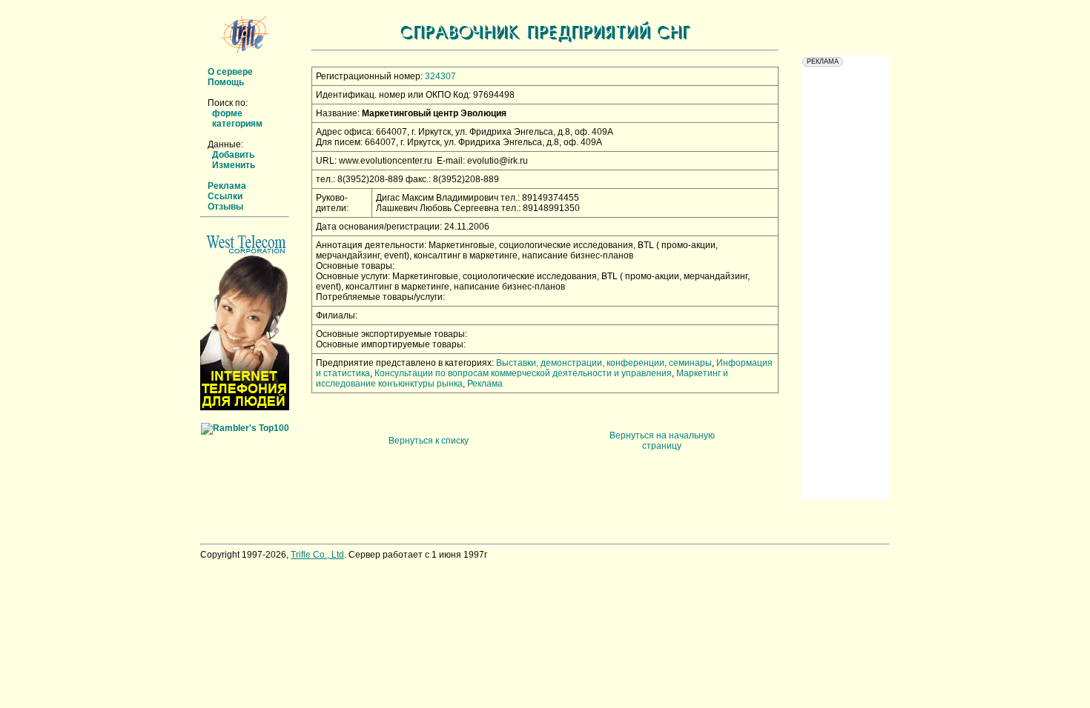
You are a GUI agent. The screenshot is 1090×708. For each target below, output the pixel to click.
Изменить (233, 165)
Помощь (226, 82)
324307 (440, 76)
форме (227, 113)
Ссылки (225, 196)
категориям (237, 123)
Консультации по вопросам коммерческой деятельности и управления (523, 373)
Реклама (227, 186)
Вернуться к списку (429, 440)
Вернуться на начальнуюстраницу (662, 440)
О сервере (230, 72)
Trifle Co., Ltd (317, 555)
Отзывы (225, 206)
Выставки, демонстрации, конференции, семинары (604, 363)
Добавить (233, 155)
